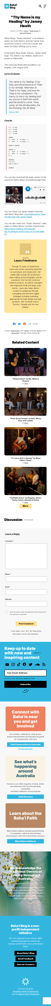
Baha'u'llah (15, 333)
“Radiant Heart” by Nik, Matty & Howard (25, 380)
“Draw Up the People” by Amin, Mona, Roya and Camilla (25, 419)
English (39, 330)
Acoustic (26, 330)
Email (8, 587)
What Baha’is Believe (25, 841)
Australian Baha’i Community (25, 991)
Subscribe (25, 684)
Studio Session (34, 31)
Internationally (27, 749)
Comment (9, 541)
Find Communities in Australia (26, 744)
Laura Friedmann (25, 33)
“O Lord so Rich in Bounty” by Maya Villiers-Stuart (25, 459)
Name (8, 574)
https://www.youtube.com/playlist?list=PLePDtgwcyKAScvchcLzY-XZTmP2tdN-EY (24, 231)
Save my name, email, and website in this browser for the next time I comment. (28, 613)
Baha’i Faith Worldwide (29, 994)
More (25, 506)
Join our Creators (25, 964)
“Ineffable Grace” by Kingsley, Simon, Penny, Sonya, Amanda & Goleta (25, 499)
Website (8, 599)
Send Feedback (25, 959)
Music (26, 31)
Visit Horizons (25, 797)
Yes (25, 333)
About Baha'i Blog (25, 953)
